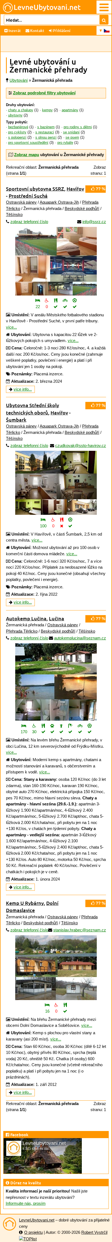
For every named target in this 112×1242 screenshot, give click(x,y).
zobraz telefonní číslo (29, 221)
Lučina (56, 618)
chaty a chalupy (20, 110)
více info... (23, 389)
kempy (47, 110)
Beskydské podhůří (82, 208)
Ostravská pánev (21, 202)
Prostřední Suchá (28, 195)
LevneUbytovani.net (36, 1220)
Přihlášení (61, 30)
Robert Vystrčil (94, 1232)
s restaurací (44, 132)
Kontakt (36, 30)
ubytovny (15, 115)
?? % (100, 188)
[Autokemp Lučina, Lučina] (56, 682)
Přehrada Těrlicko (22, 631)
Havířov (75, 188)
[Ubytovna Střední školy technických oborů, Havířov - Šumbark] (56, 483)
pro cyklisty (17, 132)
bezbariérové (18, 127)
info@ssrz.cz (94, 221)
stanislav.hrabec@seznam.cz (79, 930)
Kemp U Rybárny (25, 903)
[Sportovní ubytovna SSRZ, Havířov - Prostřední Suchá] (56, 261)
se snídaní (71, 132)
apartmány (70, 110)
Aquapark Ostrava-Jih (59, 202)
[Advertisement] (56, 44)
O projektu (33, 1232)
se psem (72, 137)
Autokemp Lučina (26, 618)
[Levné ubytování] (9, 1224)
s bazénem (46, 127)
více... (11, 327)
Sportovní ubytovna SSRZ (35, 188)
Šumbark (16, 419)
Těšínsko (14, 214)
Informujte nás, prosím (26, 1203)
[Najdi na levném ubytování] (103, 20)
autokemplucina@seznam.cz (80, 638)
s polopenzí (17, 137)
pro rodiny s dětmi (78, 127)
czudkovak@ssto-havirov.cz (80, 445)
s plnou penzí (46, 137)
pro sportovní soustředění (28, 143)
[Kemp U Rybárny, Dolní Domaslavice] (56, 967)
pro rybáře (65, 143)
